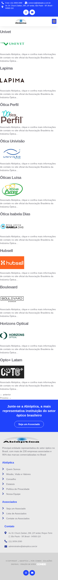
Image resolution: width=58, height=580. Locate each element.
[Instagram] (26, 12)
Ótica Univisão (12, 141)
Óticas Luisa (10, 177)
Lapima (6, 68)
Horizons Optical (14, 323)
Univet (5, 32)
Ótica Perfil (9, 104)
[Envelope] (32, 12)
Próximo (5, 398)
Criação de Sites (28, 564)
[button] (54, 21)
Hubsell (6, 250)
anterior (5, 394)
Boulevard (8, 287)
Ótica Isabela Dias (15, 214)
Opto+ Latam (11, 360)
